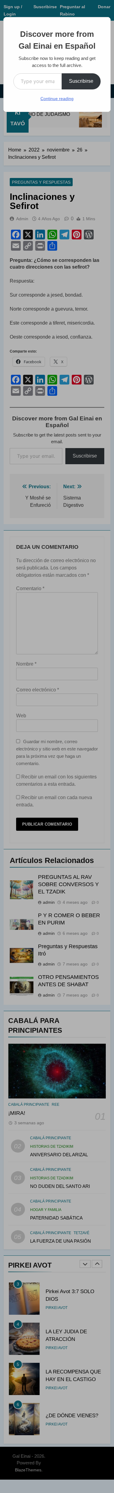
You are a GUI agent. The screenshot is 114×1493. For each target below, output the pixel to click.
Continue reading (57, 98)
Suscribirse (81, 81)
